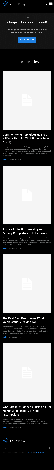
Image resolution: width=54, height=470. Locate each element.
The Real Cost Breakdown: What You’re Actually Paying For (23, 320)
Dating (5, 159)
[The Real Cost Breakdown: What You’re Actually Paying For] (27, 283)
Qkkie (30, 452)
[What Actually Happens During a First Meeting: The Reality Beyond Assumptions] (27, 372)
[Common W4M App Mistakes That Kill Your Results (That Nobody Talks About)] (27, 100)
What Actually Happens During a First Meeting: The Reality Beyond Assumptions (27, 411)
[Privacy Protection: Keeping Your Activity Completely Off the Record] (27, 195)
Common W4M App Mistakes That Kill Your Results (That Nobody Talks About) (26, 138)
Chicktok (40, 452)
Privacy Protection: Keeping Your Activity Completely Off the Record (25, 231)
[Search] (48, 448)
